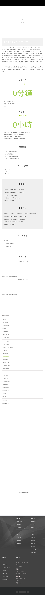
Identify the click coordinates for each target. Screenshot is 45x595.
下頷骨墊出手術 (5, 362)
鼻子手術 (33, 524)
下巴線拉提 (7, 247)
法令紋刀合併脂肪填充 (8, 347)
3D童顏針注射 (5, 570)
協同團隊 (19, 531)
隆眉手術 (4, 328)
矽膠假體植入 (6, 359)
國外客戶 (19, 540)
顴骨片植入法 (6, 334)
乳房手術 (33, 527)
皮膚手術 (33, 546)
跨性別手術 (33, 552)
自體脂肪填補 (6, 325)
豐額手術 (4, 319)
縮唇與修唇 (5, 375)
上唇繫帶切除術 (6, 381)
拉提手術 (33, 537)
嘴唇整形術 (4, 372)
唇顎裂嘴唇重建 (5, 387)
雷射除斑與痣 (5, 579)
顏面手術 (33, 534)
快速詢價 (19, 537)
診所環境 (19, 534)
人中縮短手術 (5, 384)
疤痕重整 (4, 561)
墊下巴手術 (4, 350)
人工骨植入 (5, 353)
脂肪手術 (33, 540)
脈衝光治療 (4, 573)
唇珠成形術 (5, 378)
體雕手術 (33, 543)
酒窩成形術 (4, 396)
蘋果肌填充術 (5, 331)
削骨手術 (33, 531)
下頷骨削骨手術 (9, 243)
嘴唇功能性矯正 (5, 390)
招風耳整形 (4, 393)
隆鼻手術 (6, 240)
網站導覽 (19, 543)
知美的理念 (19, 521)
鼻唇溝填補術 (6, 344)
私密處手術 (33, 549)
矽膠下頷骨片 (6, 368)
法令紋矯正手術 (5, 341)
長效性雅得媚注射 (6, 567)
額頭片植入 (5, 322)
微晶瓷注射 (4, 564)
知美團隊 (19, 527)
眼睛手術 (33, 521)
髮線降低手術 (5, 400)
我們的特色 (19, 524)
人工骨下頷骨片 (6, 365)
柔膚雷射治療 (5, 576)
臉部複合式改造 (5, 403)
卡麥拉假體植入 (6, 356)
